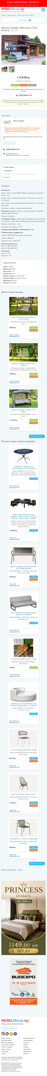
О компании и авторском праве (9, 1060)
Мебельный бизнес (29, 1038)
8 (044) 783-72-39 (14, 676)
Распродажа (4, 1051)
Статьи (3, 1053)
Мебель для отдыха (23, 15)
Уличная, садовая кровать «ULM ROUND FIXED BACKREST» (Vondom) (23, 704)
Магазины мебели (6, 1040)
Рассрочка (26, 1042)
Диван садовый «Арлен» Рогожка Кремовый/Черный (23, 567)
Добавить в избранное (23, 81)
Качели (32, 15)
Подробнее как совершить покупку (11, 1071)
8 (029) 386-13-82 (14, 586)
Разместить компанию (9, 1028)
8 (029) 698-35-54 (25, 95)
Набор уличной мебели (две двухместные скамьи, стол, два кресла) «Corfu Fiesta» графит (23, 516)
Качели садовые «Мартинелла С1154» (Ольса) (23, 318)
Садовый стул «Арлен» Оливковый (23, 839)
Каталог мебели (5, 1038)
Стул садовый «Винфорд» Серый (23, 750)
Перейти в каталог (36, 436)
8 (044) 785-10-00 (14, 539)
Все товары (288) (9, 143)
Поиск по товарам (6, 1047)
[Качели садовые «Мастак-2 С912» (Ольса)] (23, 64)
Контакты (26, 1053)
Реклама (26, 1047)
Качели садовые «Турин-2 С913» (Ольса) (23, 411)
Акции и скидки (5, 1049)
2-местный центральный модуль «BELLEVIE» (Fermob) (23, 614)
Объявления (27, 1049)
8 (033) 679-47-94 (14, 487)
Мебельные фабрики (7, 1042)
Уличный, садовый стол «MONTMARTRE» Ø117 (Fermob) (23, 467)
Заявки (25, 1045)
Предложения (27, 1051)
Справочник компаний (7, 1045)
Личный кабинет (28, 1040)
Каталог (3, 15)
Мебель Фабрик (18, 121)
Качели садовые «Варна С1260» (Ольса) (23, 364)
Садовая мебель (11, 15)
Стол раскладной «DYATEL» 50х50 (23, 659)
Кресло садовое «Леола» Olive (23, 794)
